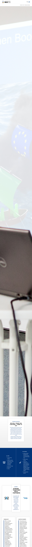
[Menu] (29, 2)
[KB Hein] (6, 2)
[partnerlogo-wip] (25, 498)
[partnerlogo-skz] (7, 498)
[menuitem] (27, 2)
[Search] (27, 2)
